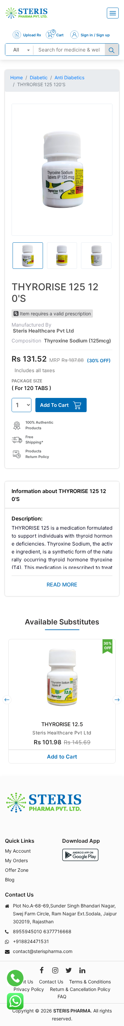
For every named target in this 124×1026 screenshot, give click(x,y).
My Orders (16, 860)
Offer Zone (16, 870)
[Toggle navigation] (113, 13)
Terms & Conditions (90, 981)
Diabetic (39, 77)
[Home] (26, 13)
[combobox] (19, 49)
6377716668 (57, 931)
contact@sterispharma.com (42, 951)
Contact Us (51, 981)
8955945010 (27, 931)
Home (16, 77)
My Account (18, 851)
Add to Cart (62, 756)
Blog (10, 879)
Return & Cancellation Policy (80, 989)
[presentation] (7, 700)
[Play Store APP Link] (80, 855)
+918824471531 (31, 941)
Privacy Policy (29, 989)
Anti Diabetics (69, 77)
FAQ (62, 996)
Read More (62, 584)
